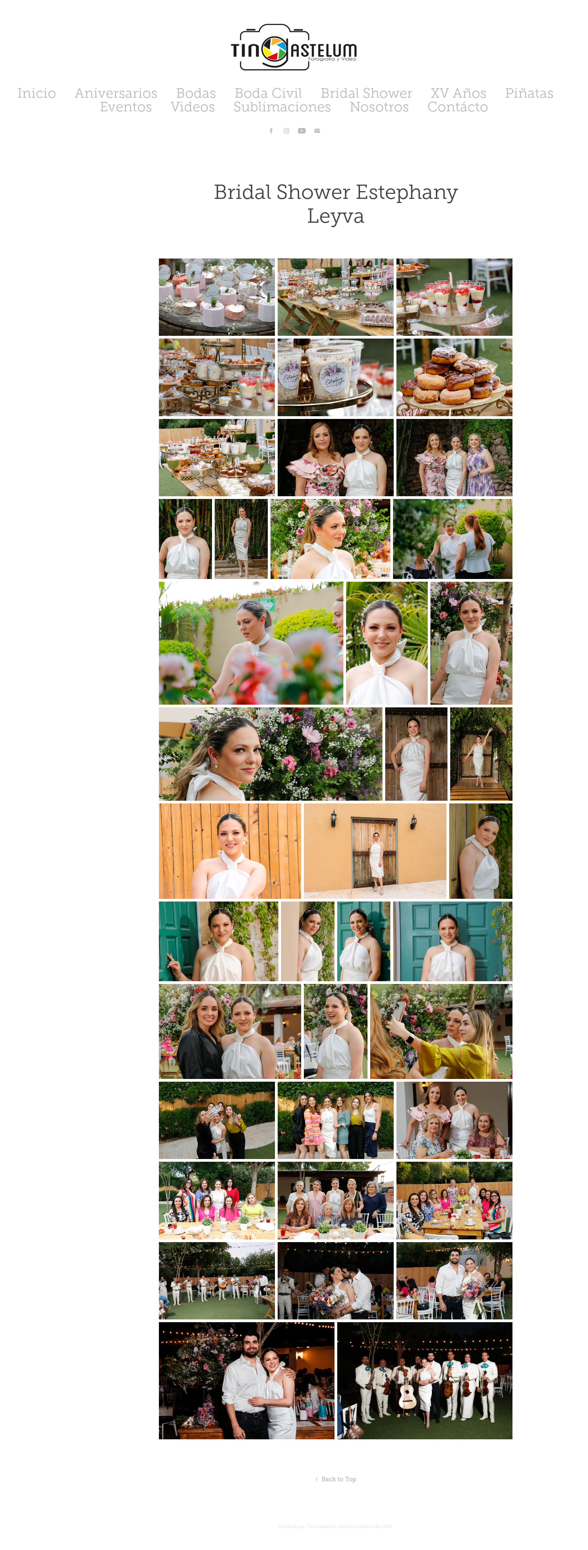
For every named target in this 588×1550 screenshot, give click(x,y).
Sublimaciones (282, 106)
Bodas (196, 93)
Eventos (126, 106)
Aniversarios (116, 93)
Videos (192, 106)
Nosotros (379, 106)
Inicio (36, 93)
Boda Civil (268, 93)
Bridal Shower (366, 93)
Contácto (457, 106)
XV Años (459, 93)
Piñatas (529, 93)
